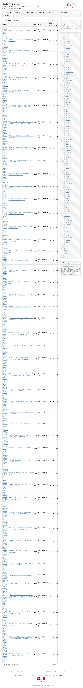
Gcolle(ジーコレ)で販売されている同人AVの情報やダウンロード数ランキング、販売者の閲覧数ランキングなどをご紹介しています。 (41, 675)
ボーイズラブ (69, 237)
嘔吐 (67, 144)
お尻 (67, 109)
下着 (67, 96)
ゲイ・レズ (67, 229)
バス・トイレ (69, 183)
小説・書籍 (67, 216)
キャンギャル (69, 89)
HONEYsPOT (8, 15)
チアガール (68, 152)
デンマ (67, 128)
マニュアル (68, 222)
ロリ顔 (67, 168)
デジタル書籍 (69, 220)
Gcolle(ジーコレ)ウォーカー (13, 4)
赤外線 (67, 176)
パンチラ (68, 174)
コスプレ (66, 148)
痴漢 (67, 198)
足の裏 (67, 135)
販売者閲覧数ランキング (69, 26)
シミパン (68, 104)
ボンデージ (68, 189)
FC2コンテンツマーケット (30, 13)
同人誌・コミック (69, 203)
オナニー (68, 133)
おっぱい (68, 107)
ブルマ (67, 115)
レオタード (68, 98)
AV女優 (67, 87)
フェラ (67, 137)
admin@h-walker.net (68, 266)
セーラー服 (68, 150)
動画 (65, 52)
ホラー (67, 209)
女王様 (67, 192)
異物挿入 (68, 141)
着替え (67, 181)
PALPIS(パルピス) (64, 12)
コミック (68, 207)
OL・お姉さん (69, 45)
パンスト (68, 102)
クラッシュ (68, 126)
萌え (67, 159)
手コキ (67, 131)
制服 (67, 155)
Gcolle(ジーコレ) (8, 12)
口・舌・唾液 (69, 139)
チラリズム (68, 179)
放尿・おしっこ (70, 146)
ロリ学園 (68, 163)
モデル (67, 85)
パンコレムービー (52, 12)
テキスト (68, 224)
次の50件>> (55, 20)
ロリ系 (66, 161)
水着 (67, 100)
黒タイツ (68, 120)
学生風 (67, 43)
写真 (65, 39)
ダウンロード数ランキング (70, 28)
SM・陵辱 (67, 187)
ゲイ (67, 233)
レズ (67, 231)
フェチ (66, 93)
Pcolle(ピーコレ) (41, 12)
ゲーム (66, 213)
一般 (64, 248)
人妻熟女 (68, 48)
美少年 (67, 235)
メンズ (65, 37)
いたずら (68, 196)
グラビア (68, 83)
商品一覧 (65, 24)
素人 (65, 65)
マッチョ (68, 240)
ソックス (68, 117)
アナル (67, 200)
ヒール (67, 122)
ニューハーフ (69, 242)
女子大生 (68, 41)
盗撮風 (66, 172)
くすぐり (68, 124)
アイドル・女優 (68, 80)
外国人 (67, 76)
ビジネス (66, 255)
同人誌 (67, 205)
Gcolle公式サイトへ (72, 7)
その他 (67, 50)
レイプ (67, 194)
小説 (67, 218)
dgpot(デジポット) (19, 12)
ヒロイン (68, 157)
